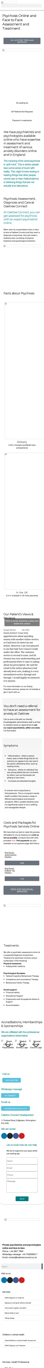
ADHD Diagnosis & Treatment (14, 1298)
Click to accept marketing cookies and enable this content (22, 622)
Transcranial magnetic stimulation (15, 1308)
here (13, 840)
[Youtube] (22, 1280)
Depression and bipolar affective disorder (18, 1303)
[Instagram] (10, 1280)
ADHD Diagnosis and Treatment (15, 1345)
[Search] (42, 1266)
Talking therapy (10, 1318)
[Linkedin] (4, 1280)
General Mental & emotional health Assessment (20, 1340)
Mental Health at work (12, 1313)
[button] (6, 653)
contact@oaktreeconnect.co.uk (23, 1257)
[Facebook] (16, 1280)
